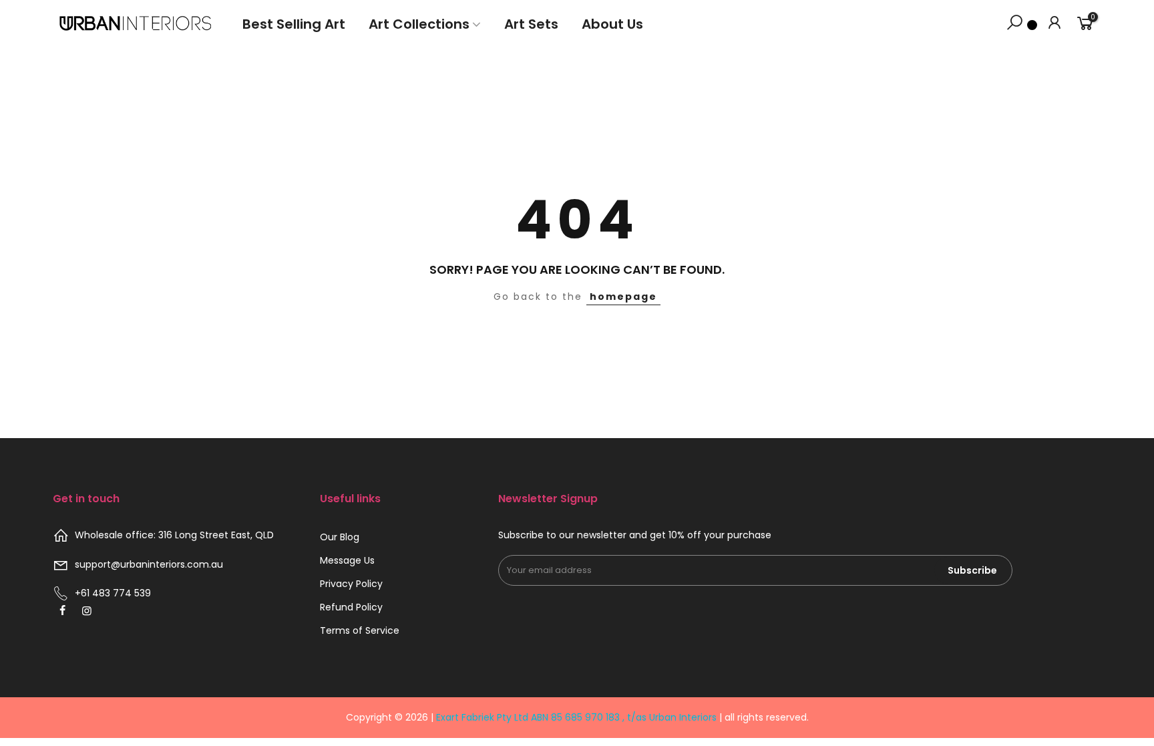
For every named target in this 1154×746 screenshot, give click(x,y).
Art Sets (531, 24)
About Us (612, 24)
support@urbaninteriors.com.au (149, 564)
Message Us (347, 560)
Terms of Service (359, 630)
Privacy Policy (351, 583)
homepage (623, 296)
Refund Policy (351, 607)
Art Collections (419, 24)
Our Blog (339, 537)
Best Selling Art (293, 24)
